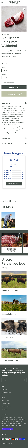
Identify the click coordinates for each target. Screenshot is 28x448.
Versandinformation (6, 393)
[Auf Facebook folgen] (2, 434)
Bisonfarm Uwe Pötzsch (10, 291)
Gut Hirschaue (7, 337)
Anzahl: (3, 74)
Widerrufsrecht (5, 403)
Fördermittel (5, 409)
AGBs (3, 397)
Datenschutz (5, 400)
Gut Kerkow (5, 34)
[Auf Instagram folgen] (6, 434)
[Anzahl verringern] (3, 77)
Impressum (4, 389)
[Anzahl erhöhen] (9, 77)
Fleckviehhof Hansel (9, 361)
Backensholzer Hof (9, 314)
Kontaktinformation (6, 406)
